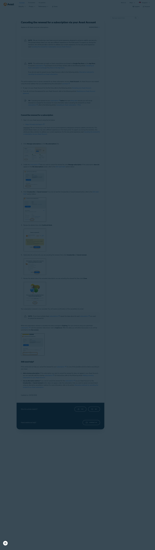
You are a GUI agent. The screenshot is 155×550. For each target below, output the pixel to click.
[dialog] (77, 275)
